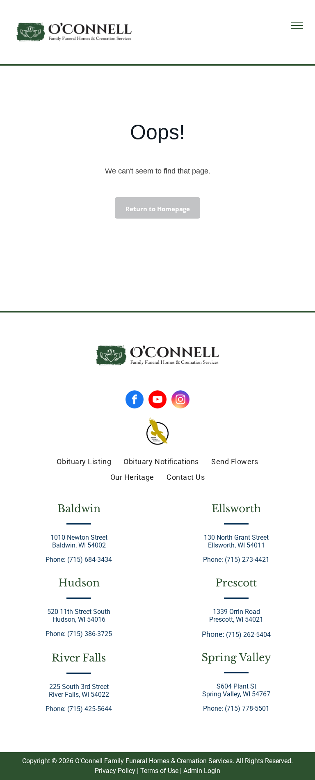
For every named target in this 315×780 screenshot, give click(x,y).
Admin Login (201, 771)
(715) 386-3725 (89, 634)
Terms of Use (159, 771)
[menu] (297, 25)
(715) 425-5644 (89, 709)
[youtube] (157, 400)
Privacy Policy (115, 771)
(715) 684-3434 (89, 559)
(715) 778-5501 (247, 708)
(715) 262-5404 (248, 635)
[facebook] (135, 400)
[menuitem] (83, 461)
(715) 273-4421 (247, 559)
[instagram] (180, 400)
